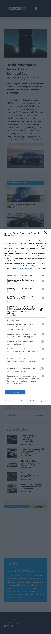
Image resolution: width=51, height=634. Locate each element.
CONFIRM (15, 392)
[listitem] (25, 275)
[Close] (46, 233)
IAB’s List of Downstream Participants (28, 268)
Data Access (21, 401)
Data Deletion (8, 401)
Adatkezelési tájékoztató (39, 401)
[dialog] (25, 317)
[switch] (42, 281)
